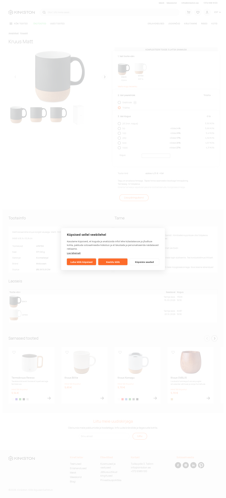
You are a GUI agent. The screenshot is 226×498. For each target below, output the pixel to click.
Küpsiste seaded (144, 261)
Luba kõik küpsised (81, 261)
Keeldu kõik (113, 261)
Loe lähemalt (74, 253)
